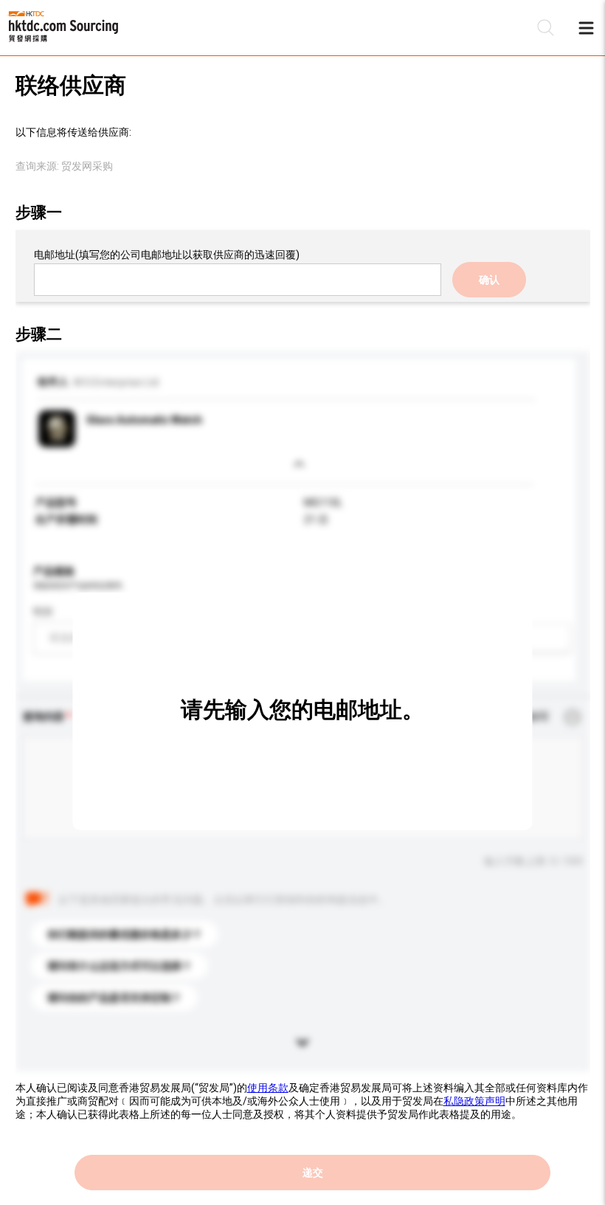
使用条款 (267, 1088)
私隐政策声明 (474, 1101)
